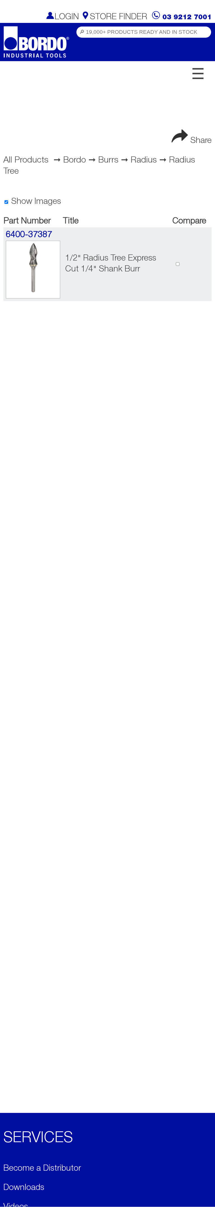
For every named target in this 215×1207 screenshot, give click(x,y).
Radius (144, 160)
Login (67, 17)
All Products (25, 160)
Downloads (23, 1188)
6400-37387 (29, 235)
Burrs (108, 160)
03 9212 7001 (187, 17)
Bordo (74, 160)
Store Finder (118, 17)
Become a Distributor (42, 1168)
